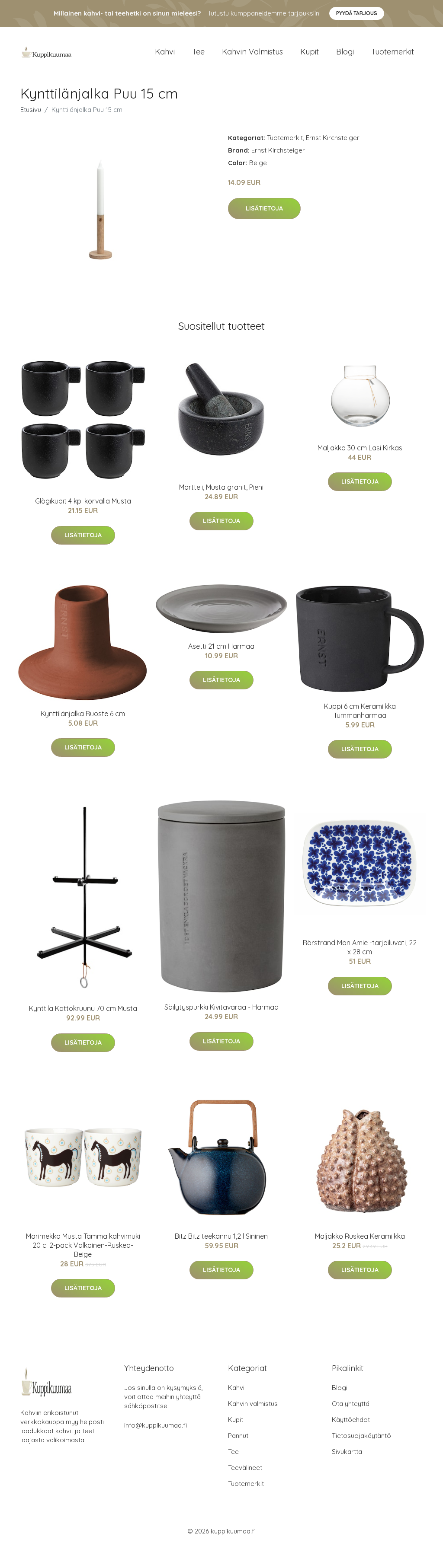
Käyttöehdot (351, 1419)
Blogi (345, 52)
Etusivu (30, 109)
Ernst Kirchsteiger (333, 138)
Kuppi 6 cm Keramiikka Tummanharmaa (360, 711)
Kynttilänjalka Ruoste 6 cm (83, 713)
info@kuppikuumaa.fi (155, 1425)
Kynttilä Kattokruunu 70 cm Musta (83, 1008)
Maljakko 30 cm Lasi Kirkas (360, 447)
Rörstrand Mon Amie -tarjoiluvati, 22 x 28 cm (360, 947)
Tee (198, 52)
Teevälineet (245, 1467)
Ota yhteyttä (350, 1403)
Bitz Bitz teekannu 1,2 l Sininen (221, 1236)
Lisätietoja (264, 208)
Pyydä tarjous (356, 13)
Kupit (309, 52)
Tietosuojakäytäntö (361, 1435)
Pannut (238, 1435)
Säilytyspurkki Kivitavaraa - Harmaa (221, 1007)
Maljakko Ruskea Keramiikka (360, 1236)
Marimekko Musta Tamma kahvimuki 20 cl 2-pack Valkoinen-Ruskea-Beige (83, 1245)
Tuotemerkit (392, 52)
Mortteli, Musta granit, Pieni (221, 487)
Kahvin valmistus (252, 52)
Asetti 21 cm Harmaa (221, 646)
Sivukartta (347, 1451)
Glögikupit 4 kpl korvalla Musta (83, 501)
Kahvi (165, 52)
